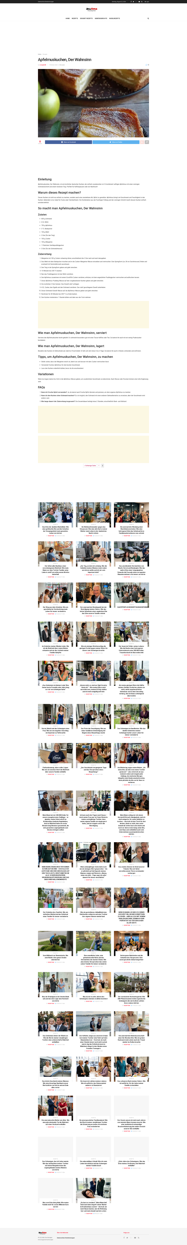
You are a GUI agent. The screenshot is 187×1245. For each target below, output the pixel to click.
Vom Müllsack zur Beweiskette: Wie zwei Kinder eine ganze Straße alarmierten (55, 958)
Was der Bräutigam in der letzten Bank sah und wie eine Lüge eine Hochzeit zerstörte (55, 999)
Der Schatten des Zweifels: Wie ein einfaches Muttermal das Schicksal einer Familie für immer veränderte (55, 914)
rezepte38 (43, 65)
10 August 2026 (98, 1088)
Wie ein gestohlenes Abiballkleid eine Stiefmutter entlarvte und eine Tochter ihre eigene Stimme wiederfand (93, 914)
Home (68, 18)
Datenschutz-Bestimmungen (46, 1)
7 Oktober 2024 (53, 65)
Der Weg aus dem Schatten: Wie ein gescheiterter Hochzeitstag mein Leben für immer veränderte (55, 609)
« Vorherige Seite (90, 466)
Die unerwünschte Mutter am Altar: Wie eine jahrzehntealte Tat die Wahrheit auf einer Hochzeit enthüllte (55, 1122)
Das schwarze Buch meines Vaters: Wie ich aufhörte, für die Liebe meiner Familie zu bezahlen (131, 1083)
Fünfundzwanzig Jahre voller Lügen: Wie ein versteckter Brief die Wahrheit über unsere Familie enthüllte (55, 770)
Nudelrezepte (114, 18)
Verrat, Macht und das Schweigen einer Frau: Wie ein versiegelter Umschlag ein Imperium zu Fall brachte (55, 731)
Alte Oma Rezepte (47, 1237)
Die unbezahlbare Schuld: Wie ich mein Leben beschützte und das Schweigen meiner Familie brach (93, 1163)
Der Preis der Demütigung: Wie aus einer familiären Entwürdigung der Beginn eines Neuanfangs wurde (93, 731)
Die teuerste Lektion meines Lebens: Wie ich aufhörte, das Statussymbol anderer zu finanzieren (93, 1083)
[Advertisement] (93, 37)
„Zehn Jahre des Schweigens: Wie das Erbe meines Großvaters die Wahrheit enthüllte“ (131, 1163)
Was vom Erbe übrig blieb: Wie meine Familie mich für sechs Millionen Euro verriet (55, 1205)
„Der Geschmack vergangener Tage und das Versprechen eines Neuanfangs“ (93, 770)
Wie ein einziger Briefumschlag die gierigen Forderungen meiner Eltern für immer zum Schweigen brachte (93, 648)
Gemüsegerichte (101, 18)
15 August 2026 (98, 574)
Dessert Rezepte (86, 18)
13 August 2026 (60, 774)
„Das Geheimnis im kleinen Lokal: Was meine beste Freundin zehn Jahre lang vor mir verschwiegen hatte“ (55, 687)
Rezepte (75, 18)
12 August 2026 (136, 875)
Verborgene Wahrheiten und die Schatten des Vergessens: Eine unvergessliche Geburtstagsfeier (131, 958)
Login (147, 1)
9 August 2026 (60, 1209)
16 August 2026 (60, 535)
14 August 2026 (136, 655)
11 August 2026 (98, 1001)
